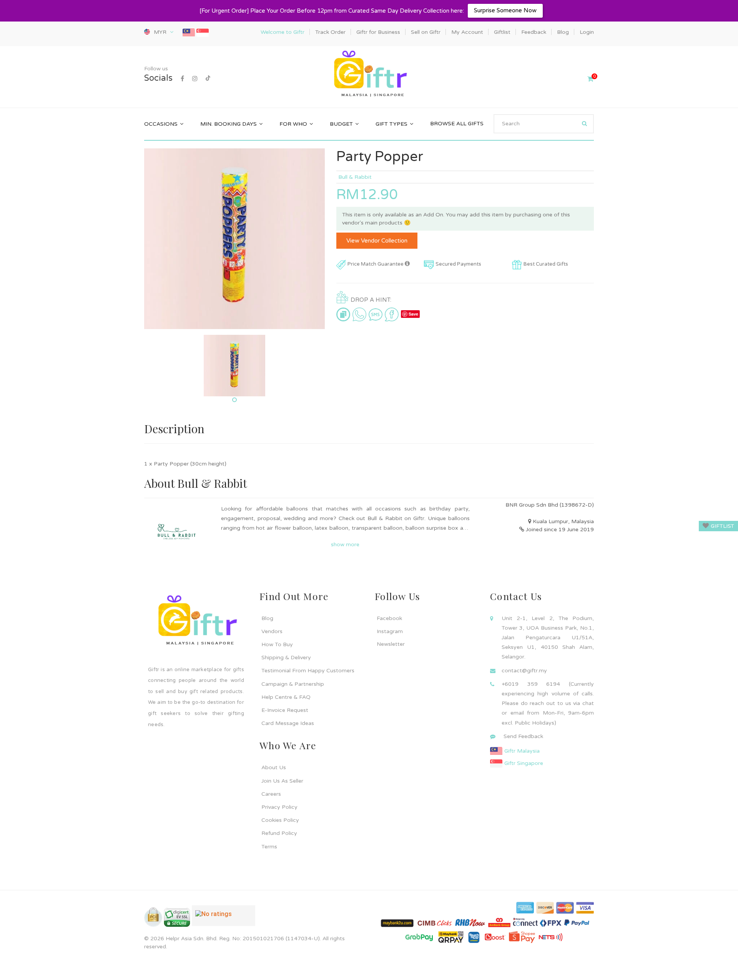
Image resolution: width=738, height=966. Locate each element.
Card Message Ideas (287, 723)
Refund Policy (279, 833)
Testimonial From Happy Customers (307, 670)
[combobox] (543, 124)
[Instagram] (195, 79)
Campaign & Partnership (292, 684)
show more (345, 544)
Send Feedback (523, 736)
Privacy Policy (279, 807)
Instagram (390, 631)
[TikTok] (208, 79)
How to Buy (277, 644)
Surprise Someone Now (505, 10)
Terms (269, 846)
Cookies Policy (280, 820)
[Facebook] (182, 79)
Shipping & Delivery (286, 657)
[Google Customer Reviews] (223, 918)
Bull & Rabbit (355, 177)
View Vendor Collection (376, 240)
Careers (271, 794)
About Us (273, 767)
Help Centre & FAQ (286, 697)
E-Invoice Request (284, 710)
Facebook (389, 618)
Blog (267, 618)
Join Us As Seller (282, 781)
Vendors (272, 631)
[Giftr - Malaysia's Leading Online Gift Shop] (369, 74)
